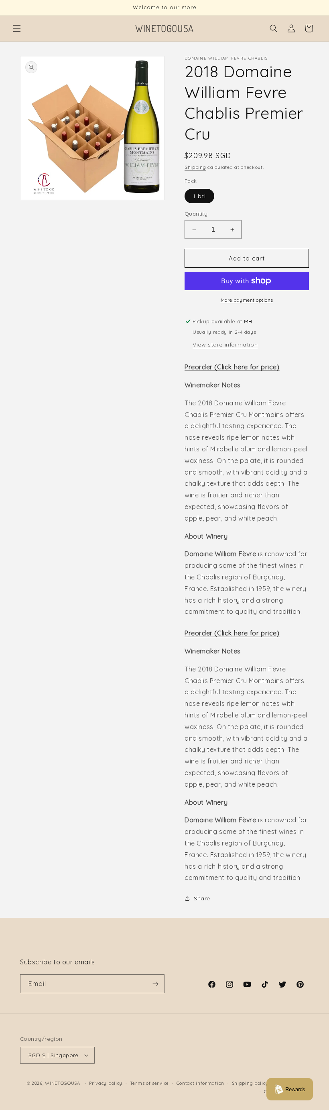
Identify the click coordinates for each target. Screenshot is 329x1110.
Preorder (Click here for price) (232, 367)
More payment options (247, 300)
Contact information (200, 1083)
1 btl (199, 196)
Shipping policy (250, 1083)
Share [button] (202, 898)
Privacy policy (105, 1083)
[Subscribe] (155, 983)
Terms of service (149, 1083)
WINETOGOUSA (62, 1083)
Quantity (196, 213)
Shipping (195, 167)
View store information (225, 344)
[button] (17, 28)
